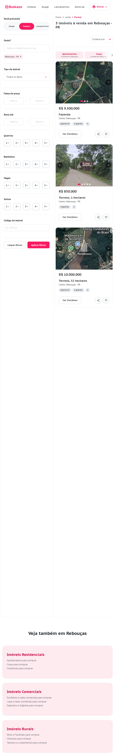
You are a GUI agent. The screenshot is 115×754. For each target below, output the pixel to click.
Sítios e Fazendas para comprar (23, 734)
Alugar (45, 6)
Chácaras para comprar (19, 738)
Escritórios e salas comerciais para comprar (29, 697)
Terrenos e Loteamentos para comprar (27, 742)
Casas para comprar (17, 664)
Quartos (8, 135)
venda (68, 17)
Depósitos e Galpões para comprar (25, 705)
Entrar (100, 6)
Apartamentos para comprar (21, 660)
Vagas (7, 178)
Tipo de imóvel (12, 69)
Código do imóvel (13, 220)
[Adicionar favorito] (106, 134)
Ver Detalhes (70, 134)
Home (58, 17)
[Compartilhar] (98, 134)
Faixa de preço (12, 93)
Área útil (8, 114)
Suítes (7, 199)
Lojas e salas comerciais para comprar (26, 701)
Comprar (31, 6)
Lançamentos (61, 6)
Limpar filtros (15, 245)
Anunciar (80, 6)
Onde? (7, 40)
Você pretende (12, 18)
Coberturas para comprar (20, 668)
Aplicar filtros (38, 245)
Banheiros (9, 157)
